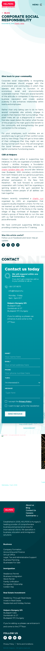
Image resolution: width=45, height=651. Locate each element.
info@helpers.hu (16, 291)
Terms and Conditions (25, 644)
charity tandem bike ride (13, 170)
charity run (38, 199)
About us (30, 505)
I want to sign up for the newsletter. (24, 406)
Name (7, 353)
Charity (17, 23)
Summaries (31, 516)
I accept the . (20, 402)
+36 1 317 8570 (15, 287)
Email (7, 362)
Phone (8, 370)
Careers (29, 513)
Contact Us (31, 510)
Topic (7, 378)
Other (22, 23)
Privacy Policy (25, 402)
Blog (7, 13)
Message (9, 388)
